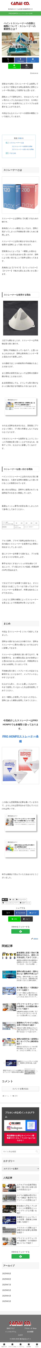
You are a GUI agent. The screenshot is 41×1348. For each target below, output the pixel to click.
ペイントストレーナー (11, 903)
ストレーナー (22, 899)
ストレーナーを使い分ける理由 (23, 149)
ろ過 (13, 899)
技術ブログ (11, 1328)
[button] (27, 66)
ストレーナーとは (17, 143)
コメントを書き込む (20, 1089)
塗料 (5, 899)
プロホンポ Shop (30, 1328)
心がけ (20, 1335)
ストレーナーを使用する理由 (22, 146)
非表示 (20, 138)
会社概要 (30, 1332)
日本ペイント (26, 903)
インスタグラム (10, 1332)
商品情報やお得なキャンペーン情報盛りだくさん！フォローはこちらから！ (20, 1138)
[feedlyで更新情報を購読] (20, 931)
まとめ (13, 153)
